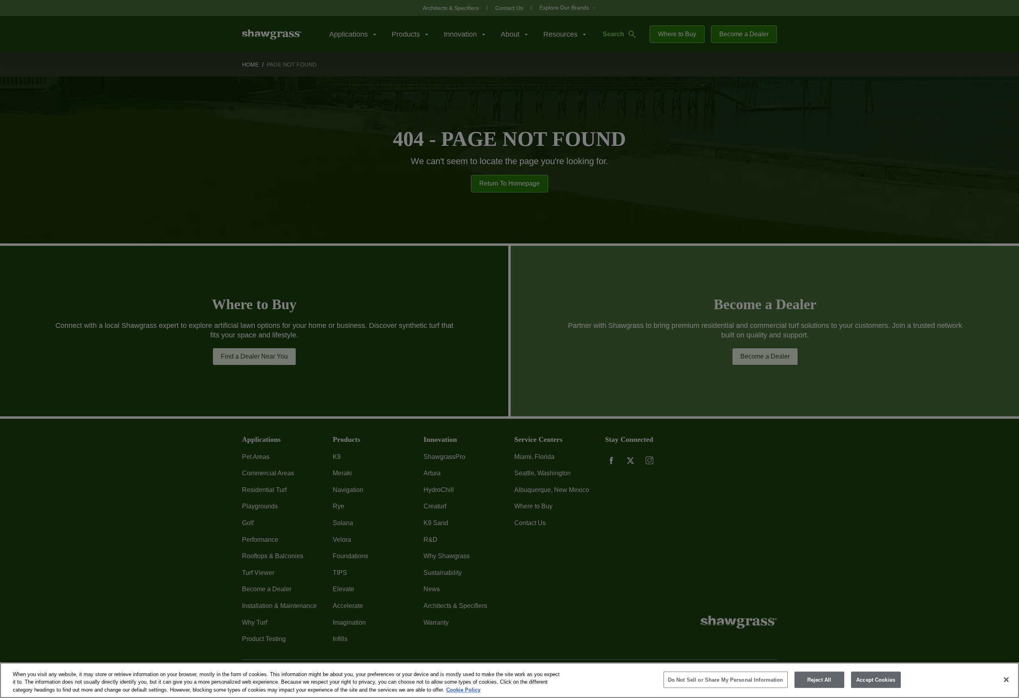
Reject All (819, 679)
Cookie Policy (463, 690)
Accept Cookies (875, 679)
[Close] (1006, 679)
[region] (509, 680)
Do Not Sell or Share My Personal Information (725, 679)
